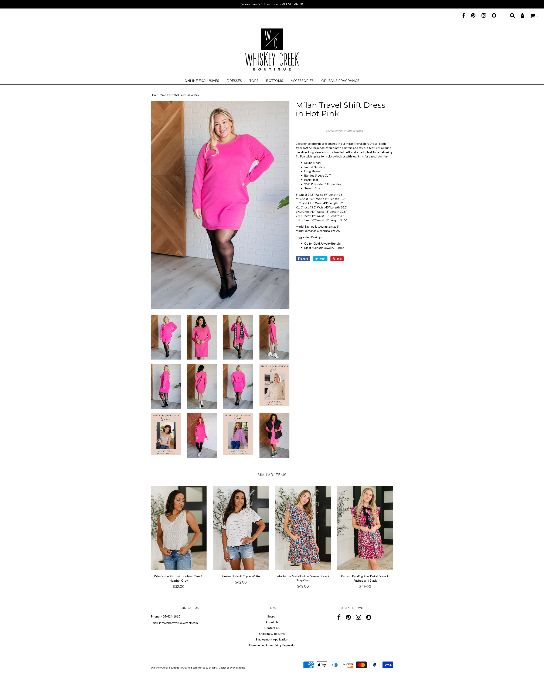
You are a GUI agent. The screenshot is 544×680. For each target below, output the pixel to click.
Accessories (302, 81)
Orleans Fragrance (340, 81)
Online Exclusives (201, 81)
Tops (253, 81)
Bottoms (274, 81)
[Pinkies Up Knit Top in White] (241, 528)
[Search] (510, 15)
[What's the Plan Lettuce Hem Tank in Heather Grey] (179, 528)
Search (271, 616)
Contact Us (272, 628)
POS (183, 667)
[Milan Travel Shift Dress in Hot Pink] (166, 337)
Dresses (234, 81)
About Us (272, 622)
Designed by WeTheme (232, 667)
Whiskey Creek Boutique (165, 667)
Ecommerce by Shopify (204, 667)
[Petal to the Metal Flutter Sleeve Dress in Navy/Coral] (303, 528)
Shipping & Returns (272, 633)
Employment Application (272, 639)
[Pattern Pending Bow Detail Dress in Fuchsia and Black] (365, 528)
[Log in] (519, 15)
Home (154, 94)
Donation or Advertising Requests (272, 645)
